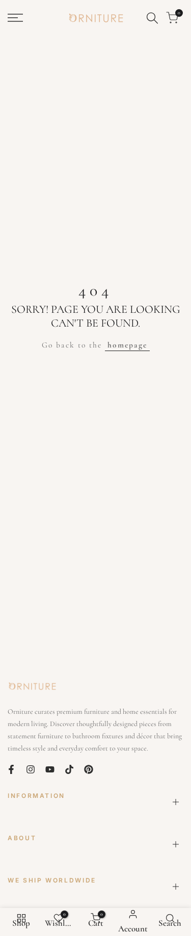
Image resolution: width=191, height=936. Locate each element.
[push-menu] (15, 18)
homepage (127, 345)
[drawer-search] (152, 18)
